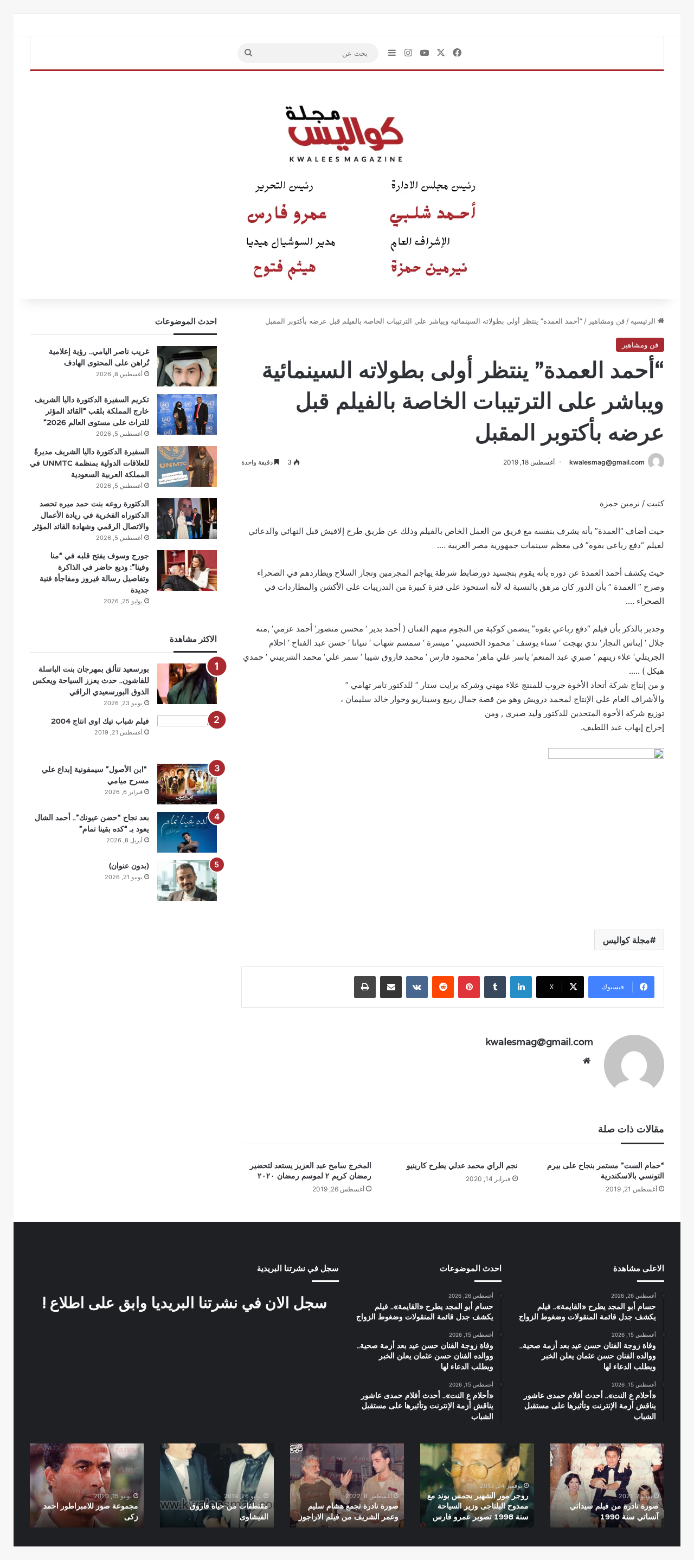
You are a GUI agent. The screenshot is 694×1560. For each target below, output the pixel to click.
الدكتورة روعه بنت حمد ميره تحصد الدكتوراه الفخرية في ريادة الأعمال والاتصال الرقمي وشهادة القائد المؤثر (91, 515)
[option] (607, 1485)
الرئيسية (644, 321)
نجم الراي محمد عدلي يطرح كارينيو (462, 1165)
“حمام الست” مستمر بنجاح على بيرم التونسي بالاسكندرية (605, 1171)
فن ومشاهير (606, 321)
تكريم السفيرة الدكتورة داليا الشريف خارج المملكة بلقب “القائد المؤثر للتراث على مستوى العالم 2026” (92, 411)
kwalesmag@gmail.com (607, 462)
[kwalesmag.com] (347, 185)
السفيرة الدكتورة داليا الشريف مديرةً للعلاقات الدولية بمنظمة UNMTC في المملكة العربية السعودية (89, 463)
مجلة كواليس (626, 939)
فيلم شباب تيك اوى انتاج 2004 (100, 721)
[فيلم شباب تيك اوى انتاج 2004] (187, 735)
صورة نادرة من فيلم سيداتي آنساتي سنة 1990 (614, 1511)
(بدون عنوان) (129, 866)
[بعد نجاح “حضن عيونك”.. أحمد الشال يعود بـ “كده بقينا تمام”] (187, 832)
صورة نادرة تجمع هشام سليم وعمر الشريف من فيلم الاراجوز (349, 1511)
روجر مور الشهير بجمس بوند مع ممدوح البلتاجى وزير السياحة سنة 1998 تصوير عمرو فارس (478, 1506)
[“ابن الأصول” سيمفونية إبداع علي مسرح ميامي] (187, 784)
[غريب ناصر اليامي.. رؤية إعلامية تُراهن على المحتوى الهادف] (187, 366)
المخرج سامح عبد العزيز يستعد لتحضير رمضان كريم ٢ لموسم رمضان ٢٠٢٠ (310, 1171)
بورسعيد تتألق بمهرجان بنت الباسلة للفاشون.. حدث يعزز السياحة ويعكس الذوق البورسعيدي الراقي (91, 680)
